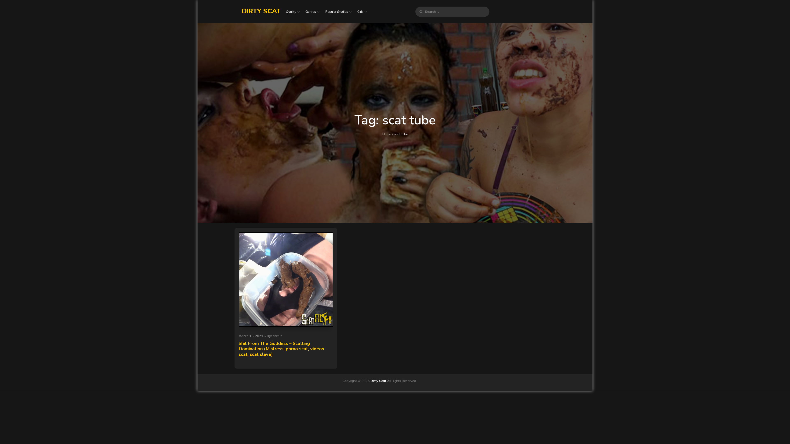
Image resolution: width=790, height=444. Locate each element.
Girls (360, 11)
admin (277, 336)
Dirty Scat (261, 11)
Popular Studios (336, 11)
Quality (291, 11)
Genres (311, 11)
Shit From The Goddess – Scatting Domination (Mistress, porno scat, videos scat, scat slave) (281, 348)
